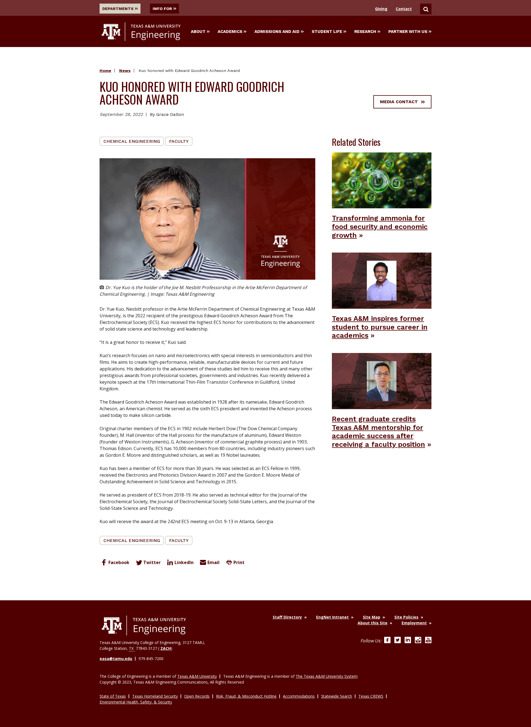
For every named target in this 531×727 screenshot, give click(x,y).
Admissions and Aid (277, 31)
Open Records (197, 696)
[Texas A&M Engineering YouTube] (428, 641)
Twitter (152, 562)
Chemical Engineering (131, 141)
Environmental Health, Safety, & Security (136, 702)
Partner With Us (407, 31)
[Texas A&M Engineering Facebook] (387, 641)
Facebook (118, 562)
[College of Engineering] (144, 625)
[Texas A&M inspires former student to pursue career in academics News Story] (381, 280)
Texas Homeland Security (155, 696)
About (198, 31)
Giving (381, 8)
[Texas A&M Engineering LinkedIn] (408, 641)
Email (213, 562)
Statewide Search (336, 696)
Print (238, 562)
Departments (118, 8)
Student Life (327, 31)
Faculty (179, 141)
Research (365, 31)
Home (105, 70)
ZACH (165, 648)
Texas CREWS (370, 696)
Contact (404, 8)
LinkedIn (184, 562)
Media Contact (399, 101)
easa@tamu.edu (116, 658)
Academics (230, 31)
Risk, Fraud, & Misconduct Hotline (246, 696)
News (125, 70)
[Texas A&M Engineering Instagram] (418, 641)
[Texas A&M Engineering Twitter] (397, 641)
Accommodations (299, 696)
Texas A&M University (197, 676)
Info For (162, 8)
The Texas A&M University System (327, 676)
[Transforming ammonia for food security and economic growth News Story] (381, 180)
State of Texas (113, 696)
